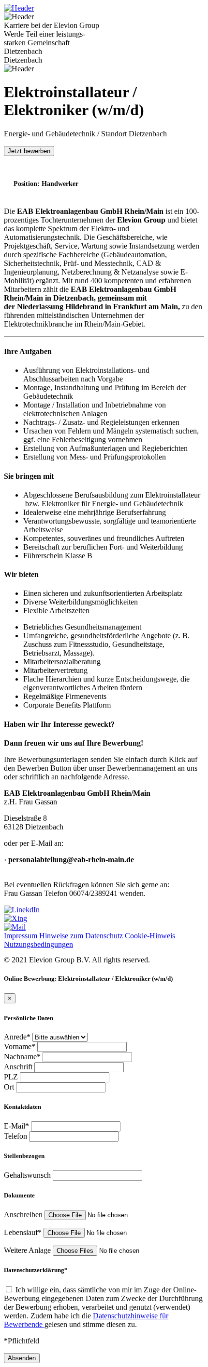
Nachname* (23, 1056)
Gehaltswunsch (28, 1175)
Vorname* (20, 1046)
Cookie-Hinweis (150, 936)
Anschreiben (24, 1214)
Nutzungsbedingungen (38, 944)
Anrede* (18, 1037)
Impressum (20, 936)
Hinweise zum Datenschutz (81, 936)
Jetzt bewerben (29, 151)
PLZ (12, 1077)
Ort (10, 1087)
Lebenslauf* (24, 1232)
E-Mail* (17, 1126)
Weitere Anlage (28, 1250)
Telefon (16, 1136)
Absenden (22, 1358)
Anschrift (19, 1067)
